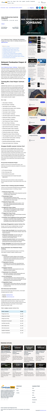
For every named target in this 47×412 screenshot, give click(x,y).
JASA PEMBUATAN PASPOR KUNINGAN (32, 45)
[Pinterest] (42, 8)
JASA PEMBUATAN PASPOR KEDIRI (4, 28)
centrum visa (5, 20)
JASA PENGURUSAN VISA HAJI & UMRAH (33, 79)
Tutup (8, 46)
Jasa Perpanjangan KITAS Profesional (41, 65)
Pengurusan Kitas (33, 135)
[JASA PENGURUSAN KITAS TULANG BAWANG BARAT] (32, 61)
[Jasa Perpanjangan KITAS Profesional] (41, 61)
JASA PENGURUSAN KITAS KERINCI (43, 47)
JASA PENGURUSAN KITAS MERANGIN (43, 50)
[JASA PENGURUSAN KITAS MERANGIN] (39, 51)
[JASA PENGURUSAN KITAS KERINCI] (39, 46)
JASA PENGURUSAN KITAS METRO (43, 38)
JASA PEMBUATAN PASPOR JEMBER (15, 28)
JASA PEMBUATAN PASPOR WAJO (5, 369)
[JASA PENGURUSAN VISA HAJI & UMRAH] (29, 80)
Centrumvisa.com (43, 410)
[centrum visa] (1, 20)
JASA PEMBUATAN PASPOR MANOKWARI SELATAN (28, 353)
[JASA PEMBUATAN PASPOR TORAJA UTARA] (41, 348)
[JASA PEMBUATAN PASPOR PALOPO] (18, 365)
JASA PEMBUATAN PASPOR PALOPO (17, 369)
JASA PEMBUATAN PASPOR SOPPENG (40, 369)
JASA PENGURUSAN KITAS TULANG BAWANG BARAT (32, 65)
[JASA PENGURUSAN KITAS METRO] (39, 38)
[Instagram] (4, 400)
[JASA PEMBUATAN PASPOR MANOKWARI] (18, 348)
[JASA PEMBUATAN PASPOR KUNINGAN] (32, 40)
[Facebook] (37, 8)
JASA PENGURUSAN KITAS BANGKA (43, 42)
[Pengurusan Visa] (37, 111)
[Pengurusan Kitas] (37, 129)
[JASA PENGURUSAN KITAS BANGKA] (39, 42)
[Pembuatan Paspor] (37, 93)
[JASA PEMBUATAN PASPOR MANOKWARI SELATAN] (29, 348)
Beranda (3, 7)
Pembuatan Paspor (33, 99)
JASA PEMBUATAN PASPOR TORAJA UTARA (40, 352)
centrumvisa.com (10, 296)
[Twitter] (40, 8)
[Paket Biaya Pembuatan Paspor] (38, 80)
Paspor (7, 7)
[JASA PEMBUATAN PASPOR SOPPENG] (41, 365)
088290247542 (4, 42)
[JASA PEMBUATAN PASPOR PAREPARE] (29, 365)
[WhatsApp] (45, 8)
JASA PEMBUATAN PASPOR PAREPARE (29, 369)
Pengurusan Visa (33, 117)
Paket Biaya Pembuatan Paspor (43, 78)
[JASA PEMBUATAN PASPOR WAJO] (6, 365)
